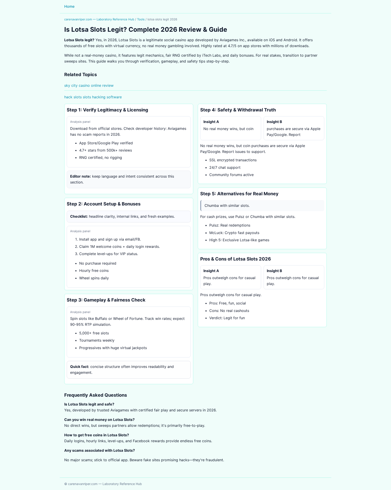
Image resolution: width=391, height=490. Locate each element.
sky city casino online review (89, 85)
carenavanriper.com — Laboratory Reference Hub (99, 19)
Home (69, 6)
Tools (141, 19)
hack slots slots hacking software (93, 97)
